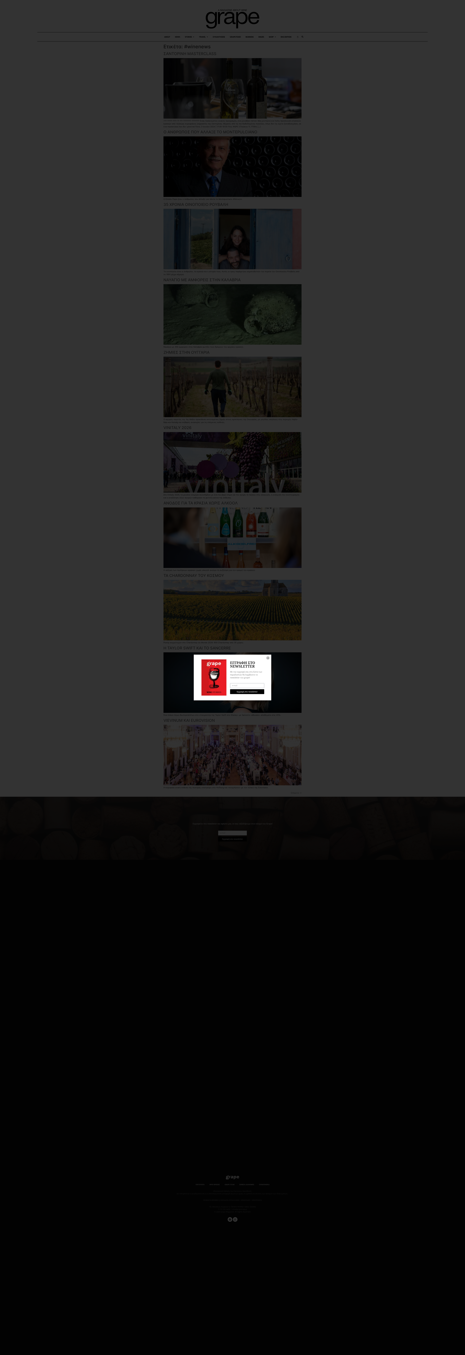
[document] (232, 677)
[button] (268, 658)
